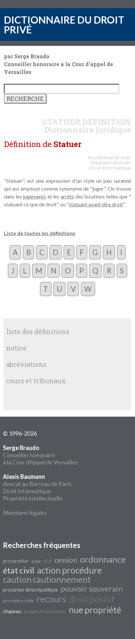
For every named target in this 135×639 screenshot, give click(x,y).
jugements (34, 196)
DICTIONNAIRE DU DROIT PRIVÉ (64, 24)
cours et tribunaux (36, 380)
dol (47, 560)
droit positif (91, 599)
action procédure (69, 570)
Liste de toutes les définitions (39, 233)
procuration (16, 561)
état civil (18, 570)
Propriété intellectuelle (33, 498)
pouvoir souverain (92, 588)
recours (51, 599)
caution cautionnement (47, 579)
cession (65, 560)
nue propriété (95, 610)
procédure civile (18, 600)
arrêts (67, 196)
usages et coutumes (45, 611)
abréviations (26, 364)
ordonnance (103, 559)
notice (16, 348)
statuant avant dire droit (96, 204)
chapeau (12, 611)
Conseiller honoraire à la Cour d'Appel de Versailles (40, 455)
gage (36, 561)
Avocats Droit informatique (110, 165)
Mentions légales (25, 512)
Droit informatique (27, 491)
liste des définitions (37, 331)
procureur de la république (30, 589)
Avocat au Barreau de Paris (37, 483)
